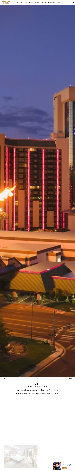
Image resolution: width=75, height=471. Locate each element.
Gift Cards (43, 2)
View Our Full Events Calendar (37, 409)
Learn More (13, 432)
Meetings (37, 2)
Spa (21, 2)
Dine (18, 2)
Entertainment (51, 2)
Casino (25, 2)
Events (31, 2)
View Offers (55, 457)
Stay (13, 2)
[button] (1, 420)
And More (59, 2)
